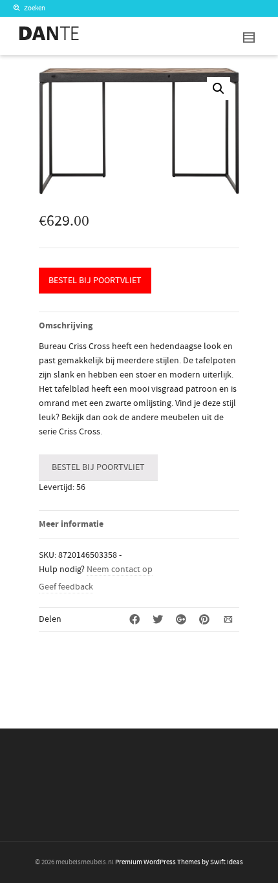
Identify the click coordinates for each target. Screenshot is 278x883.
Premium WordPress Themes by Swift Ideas (179, 862)
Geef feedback (66, 587)
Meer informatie (71, 524)
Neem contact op (120, 569)
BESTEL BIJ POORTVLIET (95, 280)
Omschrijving (65, 325)
